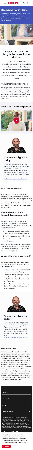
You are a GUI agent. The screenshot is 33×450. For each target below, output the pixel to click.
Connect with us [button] (7, 412)
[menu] (5, 3)
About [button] (4, 405)
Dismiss (6, 446)
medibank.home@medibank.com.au (15, 179)
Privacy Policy (22, 442)
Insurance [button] (5, 392)
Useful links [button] (6, 399)
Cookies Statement (9, 442)
